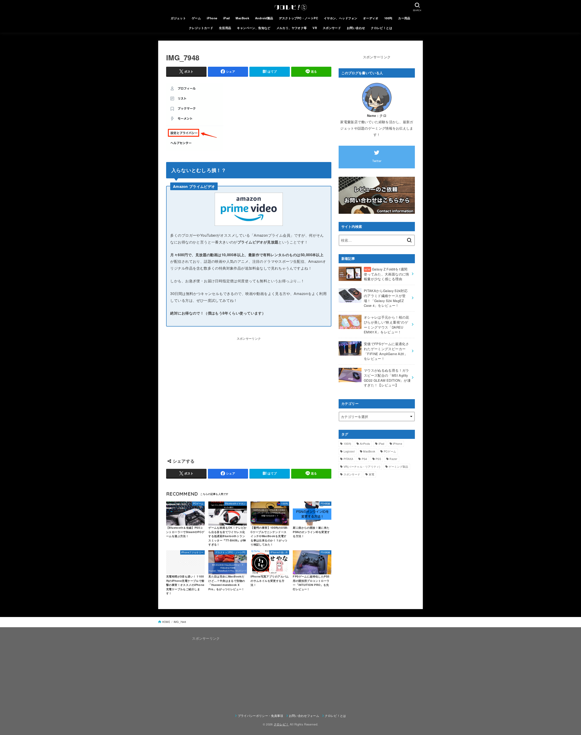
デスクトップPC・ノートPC (298, 18)
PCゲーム (390, 451)
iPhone (212, 18)
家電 (371, 474)
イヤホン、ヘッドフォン (340, 18)
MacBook (242, 18)
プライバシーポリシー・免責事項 (260, 715)
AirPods (365, 443)
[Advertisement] (248, 395)
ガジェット (178, 18)
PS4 (364, 459)
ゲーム (196, 18)
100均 (388, 18)
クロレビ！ (281, 724)
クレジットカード (201, 28)
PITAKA (348, 459)
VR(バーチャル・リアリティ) (362, 466)
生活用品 (225, 28)
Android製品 (264, 18)
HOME (166, 622)
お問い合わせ (356, 28)
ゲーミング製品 (398, 466)
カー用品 (404, 18)
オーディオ (370, 18)
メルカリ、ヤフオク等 (291, 28)
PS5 (378, 459)
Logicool (349, 451)
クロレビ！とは (381, 28)
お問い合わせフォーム (304, 715)
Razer (393, 459)
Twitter (377, 161)
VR (315, 28)
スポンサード (332, 28)
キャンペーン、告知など (254, 28)
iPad (226, 18)
